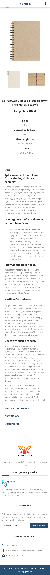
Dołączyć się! (39, 525)
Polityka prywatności (25, 571)
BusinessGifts (36, 489)
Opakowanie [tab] (12, 423)
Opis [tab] (7, 169)
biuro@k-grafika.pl (14, 555)
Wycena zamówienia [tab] (17, 408)
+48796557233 (12, 545)
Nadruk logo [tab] (12, 415)
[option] (25, 41)
